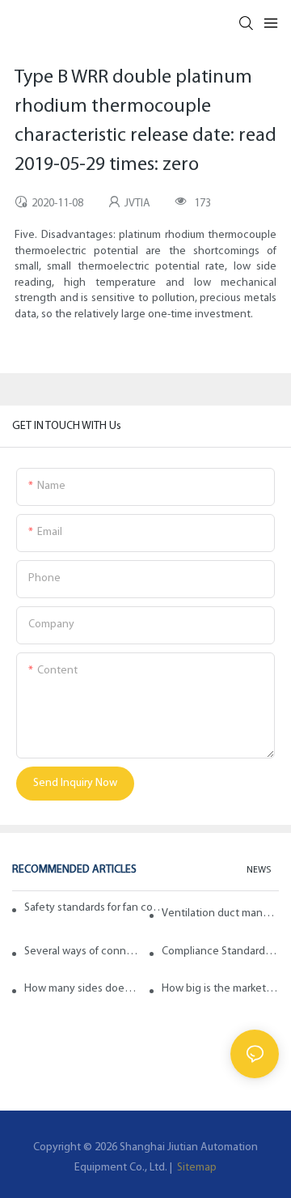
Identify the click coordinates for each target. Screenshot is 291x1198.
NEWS (259, 870)
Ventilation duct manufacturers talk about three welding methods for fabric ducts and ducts (220, 913)
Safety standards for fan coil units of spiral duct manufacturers (95, 908)
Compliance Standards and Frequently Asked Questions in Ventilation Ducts (220, 951)
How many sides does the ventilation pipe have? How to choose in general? (82, 989)
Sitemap (196, 1168)
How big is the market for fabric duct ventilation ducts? (220, 989)
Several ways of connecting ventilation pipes (82, 951)
